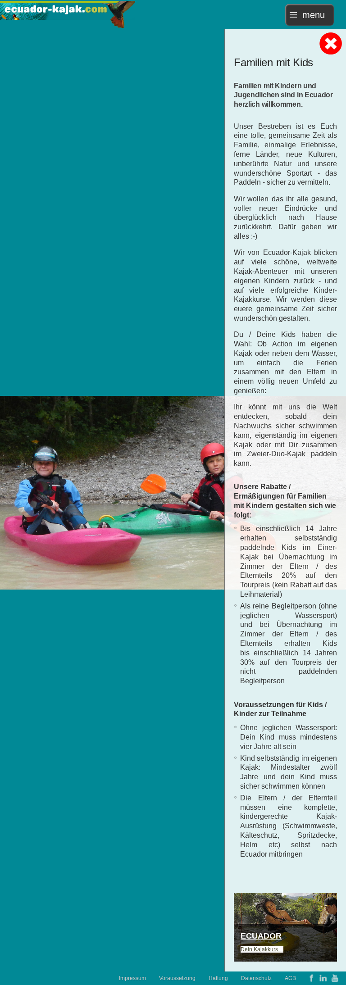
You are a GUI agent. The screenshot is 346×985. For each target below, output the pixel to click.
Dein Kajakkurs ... (262, 949)
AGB (290, 978)
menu (313, 15)
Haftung (218, 978)
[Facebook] (311, 978)
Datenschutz (256, 978)
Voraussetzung (177, 978)
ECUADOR (261, 935)
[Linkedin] (323, 978)
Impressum (132, 978)
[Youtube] (334, 978)
